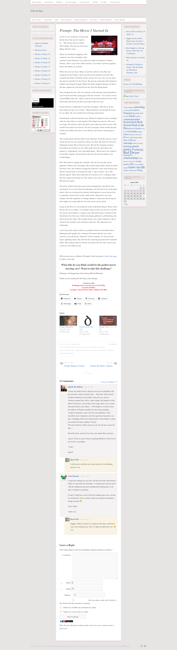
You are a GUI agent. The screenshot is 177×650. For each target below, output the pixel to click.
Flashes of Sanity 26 (42, 70)
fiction (88, 350)
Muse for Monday (66, 20)
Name (65, 583)
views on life (136, 167)
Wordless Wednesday (106, 20)
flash (134, 122)
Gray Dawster (73, 476)
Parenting (127, 146)
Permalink (75, 344)
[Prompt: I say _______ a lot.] (108, 321)
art (131, 110)
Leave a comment (107, 382)
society (136, 164)
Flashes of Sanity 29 (42, 58)
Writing (101, 347)
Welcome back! (41, 50)
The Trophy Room (115, 2)
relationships (130, 158)
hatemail (139, 132)
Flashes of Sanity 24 (42, 79)
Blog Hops (70, 347)
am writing (69, 350)
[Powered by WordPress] (141, 646)
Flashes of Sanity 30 (42, 54)
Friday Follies (48, 20)
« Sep (125, 204)
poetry (127, 149)
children (138, 116)
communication (131, 119)
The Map (95, 2)
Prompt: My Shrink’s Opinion (101, 366)
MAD (56, 20)
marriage (127, 143)
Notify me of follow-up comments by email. (79, 607)
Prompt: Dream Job (66, 327)
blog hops (136, 113)
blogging (127, 112)
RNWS (141, 158)
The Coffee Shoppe (71, 2)
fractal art (131, 128)
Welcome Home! (36, 2)
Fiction (78, 347)
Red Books (59, 2)
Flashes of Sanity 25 (42, 75)
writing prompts (66, 353)
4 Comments (112, 344)
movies (110, 350)
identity (132, 134)
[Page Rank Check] (131, 96)
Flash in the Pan (36, 20)
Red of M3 (74, 459)
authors (136, 110)
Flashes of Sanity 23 (42, 83)
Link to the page (110, 256)
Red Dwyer (131, 152)
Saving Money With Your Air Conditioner (135, 51)
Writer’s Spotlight (120, 20)
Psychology (137, 149)
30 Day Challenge (128, 107)
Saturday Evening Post (81, 20)
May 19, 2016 (85, 476)
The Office (104, 2)
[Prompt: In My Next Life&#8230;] (88, 321)
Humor (126, 134)
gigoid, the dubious (75, 386)
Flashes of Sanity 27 (42, 66)
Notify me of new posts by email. (75, 612)
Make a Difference (129, 140)
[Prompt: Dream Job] (68, 321)
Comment (65, 555)
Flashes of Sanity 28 (42, 62)
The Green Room (84, 2)
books (132, 116)
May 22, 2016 (85, 519)
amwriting (79, 350)
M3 (124, 137)
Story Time (94, 20)
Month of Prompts (89, 347)
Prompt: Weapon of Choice (74, 366)
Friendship (132, 131)
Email (65, 589)
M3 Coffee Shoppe (132, 137)
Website (67, 595)
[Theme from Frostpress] (145, 646)
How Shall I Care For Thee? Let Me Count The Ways (135, 41)
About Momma (49, 2)
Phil (127, 57)
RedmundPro (127, 155)
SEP (131, 164)
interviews (138, 134)
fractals (138, 128)
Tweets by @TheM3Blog (132, 84)
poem (135, 146)
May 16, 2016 (89, 387)
